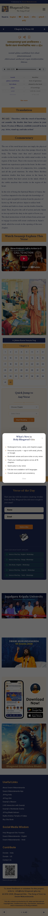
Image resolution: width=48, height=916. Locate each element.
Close (24, 478)
